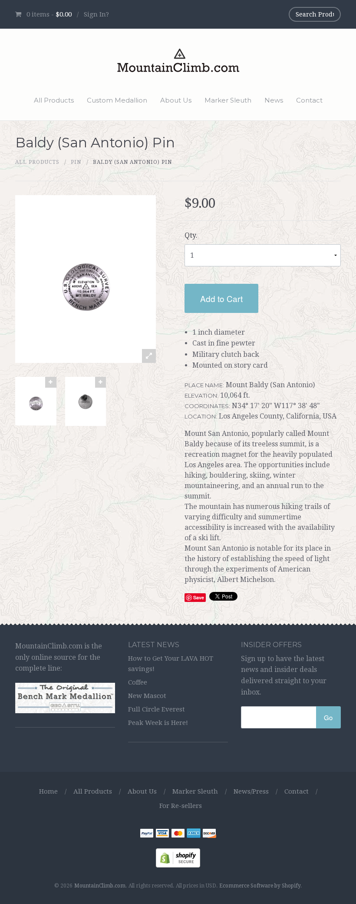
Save (198, 597)
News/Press (251, 791)
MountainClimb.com (99, 886)
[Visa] (162, 834)
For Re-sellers (180, 806)
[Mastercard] (178, 834)
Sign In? (96, 14)
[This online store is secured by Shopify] (178, 857)
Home (48, 791)
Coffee (137, 682)
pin (76, 162)
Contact (309, 100)
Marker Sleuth (227, 100)
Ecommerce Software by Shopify (259, 886)
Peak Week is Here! (158, 723)
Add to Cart (221, 298)
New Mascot (147, 696)
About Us (175, 100)
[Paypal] (147, 834)
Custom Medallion (117, 100)
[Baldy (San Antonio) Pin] (35, 401)
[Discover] (209, 834)
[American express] (194, 834)
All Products (54, 100)
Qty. (191, 235)
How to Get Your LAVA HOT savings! (170, 664)
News (273, 100)
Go (328, 717)
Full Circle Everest (156, 709)
